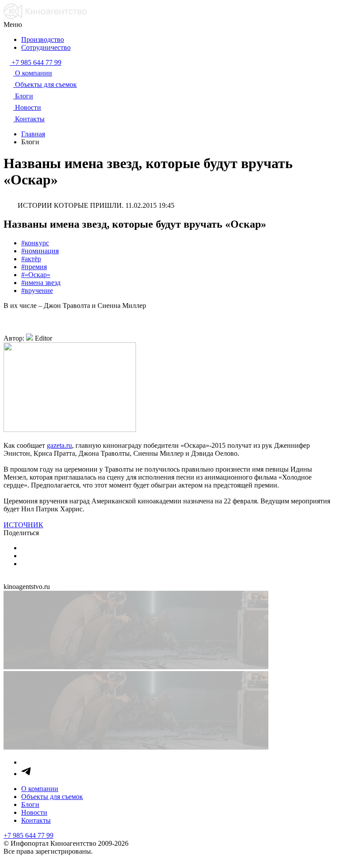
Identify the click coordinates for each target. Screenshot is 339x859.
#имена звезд (40, 282)
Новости (34, 812)
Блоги (30, 804)
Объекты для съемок (52, 796)
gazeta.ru (59, 445)
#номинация (40, 251)
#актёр (31, 259)
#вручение (37, 290)
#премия (34, 266)
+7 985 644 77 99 (28, 835)
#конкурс (35, 243)
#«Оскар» (35, 274)
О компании (39, 788)
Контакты (36, 820)
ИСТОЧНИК (23, 525)
